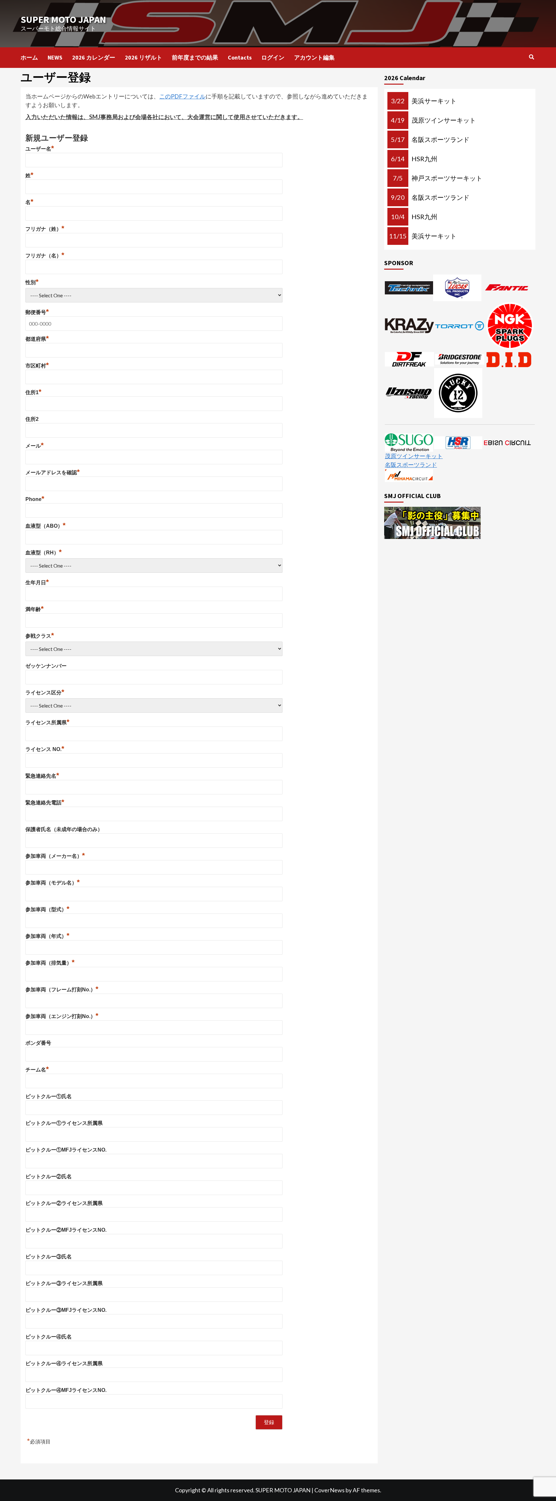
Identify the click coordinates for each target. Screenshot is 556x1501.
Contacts (240, 57)
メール (34, 446)
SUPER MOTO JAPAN (63, 19)
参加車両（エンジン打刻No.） (61, 1016)
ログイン (272, 57)
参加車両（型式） (47, 909)
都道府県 (37, 339)
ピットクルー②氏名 (48, 1176)
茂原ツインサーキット (414, 455)
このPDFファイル (182, 96)
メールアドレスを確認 (52, 472)
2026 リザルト (143, 57)
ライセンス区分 (44, 692)
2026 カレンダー (93, 57)
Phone (34, 499)
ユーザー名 (39, 149)
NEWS (55, 57)
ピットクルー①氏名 (48, 1096)
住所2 (32, 419)
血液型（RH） (43, 552)
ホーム (29, 57)
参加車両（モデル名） (52, 882)
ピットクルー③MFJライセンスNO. (66, 1310)
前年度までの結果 (195, 57)
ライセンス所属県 (47, 722)
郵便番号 (37, 312)
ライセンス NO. (44, 749)
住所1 (33, 392)
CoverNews (329, 1490)
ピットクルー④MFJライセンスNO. (66, 1390)
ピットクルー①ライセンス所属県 (64, 1123)
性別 (32, 282)
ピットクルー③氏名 (48, 1256)
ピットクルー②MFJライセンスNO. (66, 1230)
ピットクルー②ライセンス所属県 (64, 1203)
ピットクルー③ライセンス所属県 (64, 1283)
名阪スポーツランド (411, 464)
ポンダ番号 (38, 1043)
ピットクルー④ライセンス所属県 (64, 1363)
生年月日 (37, 582)
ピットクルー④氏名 (48, 1336)
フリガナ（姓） (44, 229)
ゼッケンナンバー (46, 666)
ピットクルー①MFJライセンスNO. (66, 1150)
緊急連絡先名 (42, 776)
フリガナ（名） (44, 255)
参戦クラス (39, 636)
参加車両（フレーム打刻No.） (61, 989)
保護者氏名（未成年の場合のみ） (64, 829)
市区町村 (37, 365)
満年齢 (34, 609)
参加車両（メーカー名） (55, 856)
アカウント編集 (314, 57)
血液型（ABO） (45, 526)
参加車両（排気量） (50, 963)
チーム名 (37, 1069)
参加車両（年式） (47, 936)
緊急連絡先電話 (44, 802)
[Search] (531, 57)
